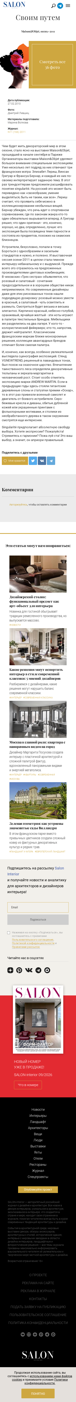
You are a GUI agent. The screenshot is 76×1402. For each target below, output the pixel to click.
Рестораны (38, 1164)
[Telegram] (51, 461)
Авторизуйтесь (18, 504)
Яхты (38, 1152)
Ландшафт (38, 1122)
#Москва (14, 779)
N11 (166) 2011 (17, 131)
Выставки (38, 1146)
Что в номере (28, 1085)
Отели (38, 1158)
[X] (33, 461)
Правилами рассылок (26, 946)
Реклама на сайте (38, 1283)
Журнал (38, 1171)
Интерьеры (38, 1116)
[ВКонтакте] (42, 461)
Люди (38, 1140)
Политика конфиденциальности (38, 1323)
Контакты (38, 1299)
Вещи (38, 1134)
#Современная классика (38, 698)
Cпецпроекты (38, 1177)
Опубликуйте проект (38, 1189)
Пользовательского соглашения (32, 939)
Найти (53, 6)
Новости (38, 1109)
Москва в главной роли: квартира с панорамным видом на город (37, 744)
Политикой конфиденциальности (33, 943)
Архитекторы (38, 1128)
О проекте (38, 1275)
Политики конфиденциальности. (46, 1381)
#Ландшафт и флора (21, 852)
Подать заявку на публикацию (38, 1307)
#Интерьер (15, 698)
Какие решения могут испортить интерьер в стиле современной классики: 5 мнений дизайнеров (36, 674)
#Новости (15, 625)
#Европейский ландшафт (50, 852)
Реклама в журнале (38, 1291)
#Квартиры (29, 775)
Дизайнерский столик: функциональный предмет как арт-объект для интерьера (34, 601)
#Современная (46, 775)
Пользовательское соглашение (38, 1315)
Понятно (38, 1394)
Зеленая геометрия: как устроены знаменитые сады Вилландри (36, 825)
